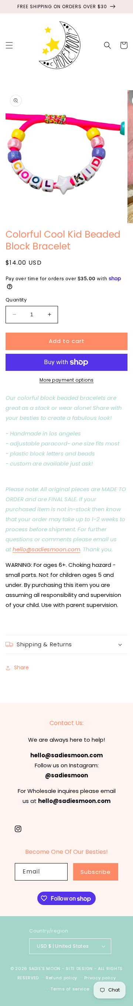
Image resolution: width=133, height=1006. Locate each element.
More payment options (67, 380)
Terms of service (70, 989)
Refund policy (61, 978)
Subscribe (96, 872)
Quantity (16, 299)
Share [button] (21, 667)
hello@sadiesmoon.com (46, 549)
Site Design (79, 968)
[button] (9, 45)
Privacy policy (100, 978)
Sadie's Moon (45, 968)
